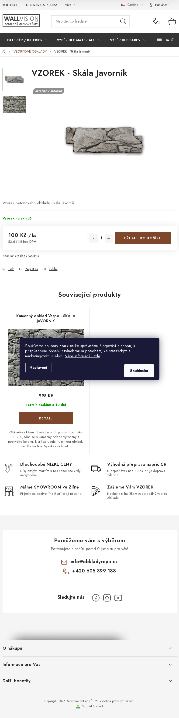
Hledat (123, 21)
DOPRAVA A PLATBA (42, 5)
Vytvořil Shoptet (92, 706)
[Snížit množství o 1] (93, 238)
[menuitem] (27, 40)
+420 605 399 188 (157, 21)
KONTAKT (10, 5)
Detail (46, 418)
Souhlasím (139, 370)
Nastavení (38, 367)
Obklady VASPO (27, 255)
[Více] (165, 40)
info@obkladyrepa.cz (94, 561)
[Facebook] (96, 598)
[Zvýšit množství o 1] (109, 238)
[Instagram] (107, 598)
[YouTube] (118, 598)
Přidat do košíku (143, 238)
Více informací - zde (82, 356)
